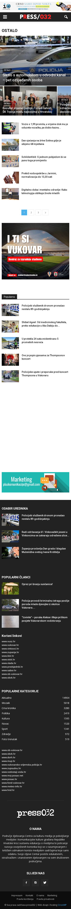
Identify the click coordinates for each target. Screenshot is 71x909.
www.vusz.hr (8, 641)
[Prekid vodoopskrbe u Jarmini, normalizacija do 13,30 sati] (10, 178)
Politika (6, 713)
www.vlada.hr (9, 663)
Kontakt (29, 895)
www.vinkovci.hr (10, 648)
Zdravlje (6, 734)
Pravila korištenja (25, 899)
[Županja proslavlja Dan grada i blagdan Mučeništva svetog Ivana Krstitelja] (10, 553)
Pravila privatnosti (45, 899)
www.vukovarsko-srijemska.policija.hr (22, 764)
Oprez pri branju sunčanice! (37, 584)
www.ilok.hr (8, 655)
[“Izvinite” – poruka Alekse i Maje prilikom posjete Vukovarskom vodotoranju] (10, 622)
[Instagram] (35, 882)
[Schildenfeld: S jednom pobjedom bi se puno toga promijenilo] (10, 161)
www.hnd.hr (8, 790)
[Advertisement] (35, 427)
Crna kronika (9, 708)
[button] (66, 17)
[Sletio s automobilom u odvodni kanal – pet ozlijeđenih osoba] (35, 61)
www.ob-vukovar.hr (12, 674)
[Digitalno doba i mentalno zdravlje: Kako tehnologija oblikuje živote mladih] (10, 194)
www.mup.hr (8, 761)
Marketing (52, 895)
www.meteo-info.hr (12, 786)
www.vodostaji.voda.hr (14, 772)
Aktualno (7, 697)
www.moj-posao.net (12, 775)
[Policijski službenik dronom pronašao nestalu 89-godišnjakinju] (10, 310)
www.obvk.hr (9, 677)
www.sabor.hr (9, 670)
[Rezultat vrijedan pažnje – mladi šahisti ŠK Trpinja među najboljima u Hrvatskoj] (28, 107)
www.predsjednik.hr (12, 666)
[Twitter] (44, 882)
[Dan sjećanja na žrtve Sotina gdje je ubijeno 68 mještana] (10, 145)
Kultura (6, 718)
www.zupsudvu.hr (11, 768)
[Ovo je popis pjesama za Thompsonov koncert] (10, 360)
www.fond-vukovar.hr (13, 782)
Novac (5, 723)
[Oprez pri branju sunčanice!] (10, 588)
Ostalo (7, 70)
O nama (40, 895)
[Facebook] (26, 882)
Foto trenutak (9, 739)
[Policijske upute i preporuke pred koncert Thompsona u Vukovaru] (10, 376)
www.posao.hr (9, 779)
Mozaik (6, 703)
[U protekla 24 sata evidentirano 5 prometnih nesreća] (10, 343)
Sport (5, 728)
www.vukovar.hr (10, 645)
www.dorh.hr (8, 757)
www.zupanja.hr (10, 652)
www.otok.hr (8, 659)
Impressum (16, 895)
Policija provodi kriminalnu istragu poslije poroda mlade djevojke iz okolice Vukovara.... (45, 604)
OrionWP (62, 904)
